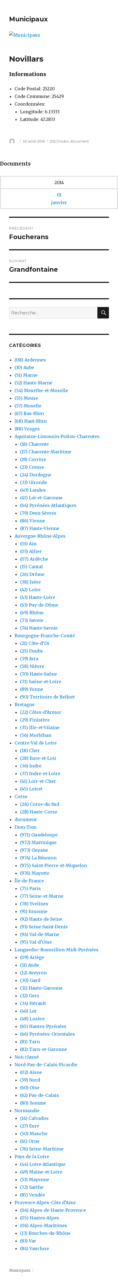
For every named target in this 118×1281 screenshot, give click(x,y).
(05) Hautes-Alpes (39, 1218)
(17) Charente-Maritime (45, 451)
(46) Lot (28, 1011)
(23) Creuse (32, 467)
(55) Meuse (26, 398)
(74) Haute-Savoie (39, 628)
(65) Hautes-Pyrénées (43, 1026)
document (79, 141)
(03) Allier (31, 551)
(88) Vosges (27, 428)
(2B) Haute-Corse (38, 812)
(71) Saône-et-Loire (40, 681)
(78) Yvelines (34, 903)
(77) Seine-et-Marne (41, 896)
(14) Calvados (34, 1118)
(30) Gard (30, 980)
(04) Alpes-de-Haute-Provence (53, 1210)
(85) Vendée (32, 1195)
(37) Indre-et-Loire (40, 773)
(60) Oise (30, 1087)
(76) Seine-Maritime (42, 1149)
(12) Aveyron (33, 972)
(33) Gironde (33, 482)
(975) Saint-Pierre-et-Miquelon (53, 865)
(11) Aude (29, 965)
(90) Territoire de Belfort (47, 697)
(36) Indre (30, 766)
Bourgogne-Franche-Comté (45, 635)
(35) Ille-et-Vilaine (40, 727)
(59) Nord (30, 1080)
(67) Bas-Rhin (29, 413)
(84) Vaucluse (34, 1248)
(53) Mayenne (34, 1179)
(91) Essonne (33, 911)
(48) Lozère (32, 1018)
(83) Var (28, 1241)
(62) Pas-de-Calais (39, 1095)
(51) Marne (26, 375)
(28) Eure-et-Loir (38, 758)
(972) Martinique (38, 842)
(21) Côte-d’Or (35, 643)
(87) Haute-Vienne (39, 528)
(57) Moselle (28, 405)
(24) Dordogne (35, 474)
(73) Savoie (31, 620)
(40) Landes (33, 490)
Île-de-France (29, 880)
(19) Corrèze (33, 459)
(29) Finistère (35, 720)
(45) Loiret (31, 789)
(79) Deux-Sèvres (38, 513)
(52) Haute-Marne (33, 383)
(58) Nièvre (32, 666)
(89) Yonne (31, 689)
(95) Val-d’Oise (36, 942)
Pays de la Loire (32, 1156)
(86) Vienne (32, 520)
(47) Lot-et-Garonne (41, 497)
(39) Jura (29, 658)
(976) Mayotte (34, 873)
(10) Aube (24, 367)
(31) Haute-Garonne (41, 988)
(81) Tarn (30, 1041)
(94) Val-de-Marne (39, 934)
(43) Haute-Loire (37, 597)
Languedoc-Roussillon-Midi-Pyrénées (57, 949)
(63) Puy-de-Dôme (39, 605)
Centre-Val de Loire (36, 743)
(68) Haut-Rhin (31, 421)
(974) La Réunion (38, 857)
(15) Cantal (31, 566)
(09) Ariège (32, 957)
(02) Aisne (31, 1072)
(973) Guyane (34, 850)
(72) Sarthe (31, 1187)
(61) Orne (30, 1141)
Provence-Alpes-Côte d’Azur (45, 1202)
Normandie (27, 1110)
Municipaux (28, 19)
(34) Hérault (33, 1003)
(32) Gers (29, 995)
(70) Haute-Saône (38, 674)
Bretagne (25, 704)
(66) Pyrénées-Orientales (47, 1034)
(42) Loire (30, 589)
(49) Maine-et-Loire (41, 1172)
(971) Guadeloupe (39, 834)
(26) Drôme (32, 574)
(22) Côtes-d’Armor (40, 712)
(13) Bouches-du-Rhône (45, 1233)
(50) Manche (33, 1133)
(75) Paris (30, 888)
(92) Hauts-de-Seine (41, 919)
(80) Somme (33, 1103)
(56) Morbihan (35, 735)
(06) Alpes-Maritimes (43, 1225)
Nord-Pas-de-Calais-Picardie (46, 1064)
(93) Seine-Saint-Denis (44, 926)
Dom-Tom (25, 827)
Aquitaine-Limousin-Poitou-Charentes (57, 436)
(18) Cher (30, 750)
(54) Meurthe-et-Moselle (41, 390)
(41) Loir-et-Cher (38, 781)
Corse (21, 796)
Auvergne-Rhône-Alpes (40, 536)
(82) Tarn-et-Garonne (43, 1049)
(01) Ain (28, 543)
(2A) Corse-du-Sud (39, 804)
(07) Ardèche (34, 559)
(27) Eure (29, 1126)
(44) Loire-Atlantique (43, 1164)
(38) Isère (30, 582)
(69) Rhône (32, 612)
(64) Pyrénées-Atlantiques (48, 505)
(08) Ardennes (30, 360)
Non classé (27, 1057)
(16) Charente (34, 444)
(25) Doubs (59, 141)
